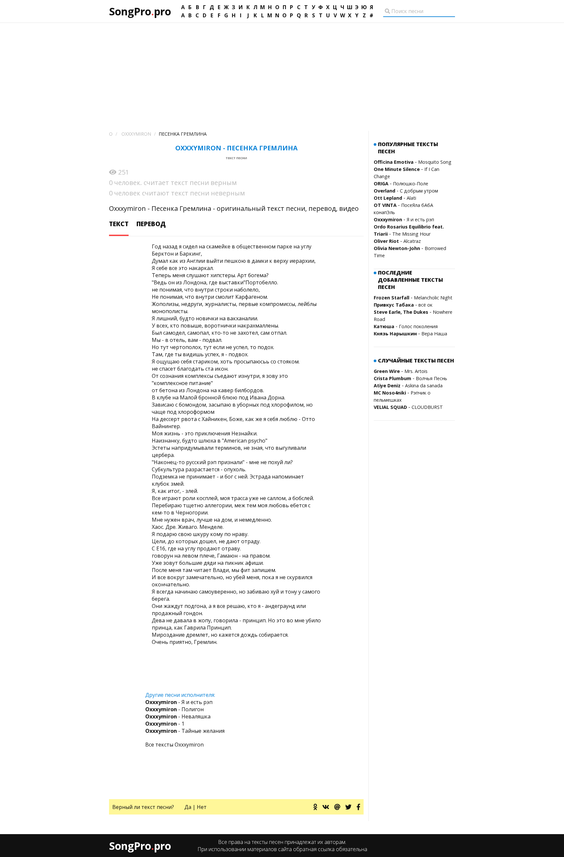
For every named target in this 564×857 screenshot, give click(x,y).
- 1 (164, 723)
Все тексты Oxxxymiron (174, 744)
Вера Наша (434, 333)
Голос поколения (418, 326)
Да (187, 807)
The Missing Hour (411, 234)
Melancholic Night (433, 297)
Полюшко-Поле (410, 183)
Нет (202, 807)
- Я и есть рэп (178, 702)
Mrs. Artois (416, 371)
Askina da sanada (424, 385)
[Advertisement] (282, 72)
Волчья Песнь (431, 378)
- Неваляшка (178, 716)
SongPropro (140, 11)
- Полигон (174, 709)
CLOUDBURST (427, 407)
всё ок (425, 305)
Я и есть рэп (420, 219)
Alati (411, 198)
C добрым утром (419, 191)
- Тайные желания (185, 730)
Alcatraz (412, 241)
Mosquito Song (434, 162)
